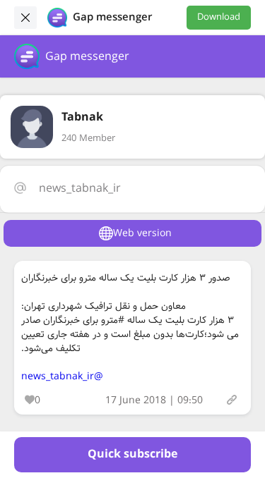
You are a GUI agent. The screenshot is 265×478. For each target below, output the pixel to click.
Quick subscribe (132, 454)
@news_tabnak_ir (62, 376)
